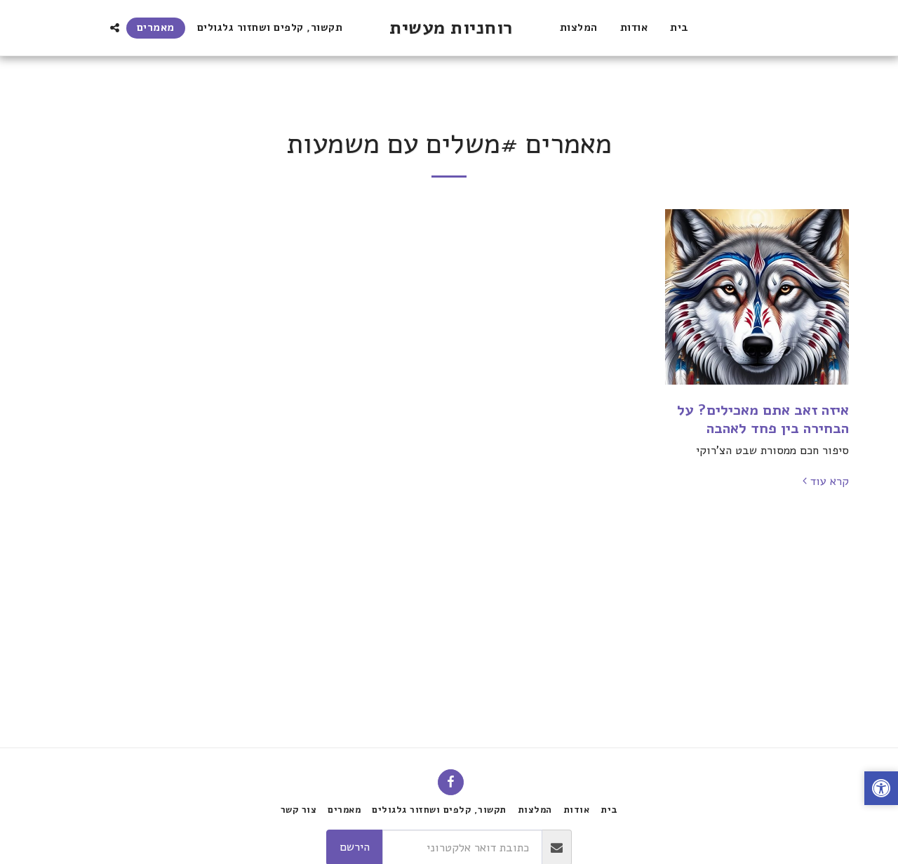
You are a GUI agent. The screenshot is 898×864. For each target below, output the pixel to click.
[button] (115, 27)
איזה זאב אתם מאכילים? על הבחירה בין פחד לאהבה (763, 419)
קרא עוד (829, 481)
